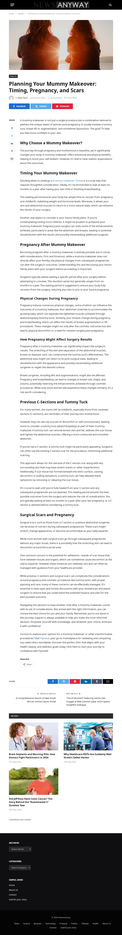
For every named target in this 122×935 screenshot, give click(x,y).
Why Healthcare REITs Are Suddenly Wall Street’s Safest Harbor (87, 756)
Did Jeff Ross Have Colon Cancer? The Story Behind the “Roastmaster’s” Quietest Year (30, 802)
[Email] (12, 159)
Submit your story (18, 899)
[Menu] (12, 4)
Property (63, 923)
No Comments (56, 98)
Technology (50, 923)
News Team (23, 98)
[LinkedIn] (12, 143)
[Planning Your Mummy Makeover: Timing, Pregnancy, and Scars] (61, 45)
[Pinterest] (12, 151)
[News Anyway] (61, 5)
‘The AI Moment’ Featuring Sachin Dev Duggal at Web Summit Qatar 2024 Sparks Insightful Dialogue (88, 701)
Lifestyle (85, 923)
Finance (26, 923)
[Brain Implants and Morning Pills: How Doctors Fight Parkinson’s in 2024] (33, 736)
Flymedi (44, 638)
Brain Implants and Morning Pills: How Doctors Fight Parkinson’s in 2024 (32, 756)
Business (38, 923)
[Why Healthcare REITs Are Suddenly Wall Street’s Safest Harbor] (88, 736)
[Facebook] (12, 128)
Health (13, 76)
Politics (74, 923)
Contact (13, 894)
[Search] (110, 4)
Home (12, 885)
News (16, 923)
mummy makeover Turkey (68, 180)
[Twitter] (12, 136)
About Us (13, 889)
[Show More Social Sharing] (77, 106)
